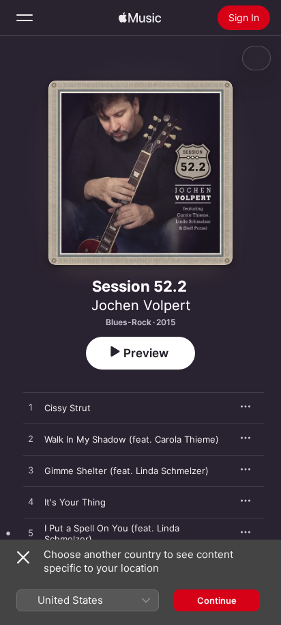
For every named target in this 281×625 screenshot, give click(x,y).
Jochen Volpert (140, 305)
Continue (217, 600)
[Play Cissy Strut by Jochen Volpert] (30, 408)
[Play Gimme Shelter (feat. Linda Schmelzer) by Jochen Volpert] (30, 470)
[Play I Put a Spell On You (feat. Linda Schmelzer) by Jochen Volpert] (30, 533)
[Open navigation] (25, 18)
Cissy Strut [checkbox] (67, 407)
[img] (140, 18)
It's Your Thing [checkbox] (75, 502)
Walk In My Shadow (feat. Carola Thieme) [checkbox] (131, 439)
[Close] (23, 557)
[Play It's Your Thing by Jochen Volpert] (30, 502)
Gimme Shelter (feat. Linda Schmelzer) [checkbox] (126, 470)
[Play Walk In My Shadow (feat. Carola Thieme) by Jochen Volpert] (30, 439)
